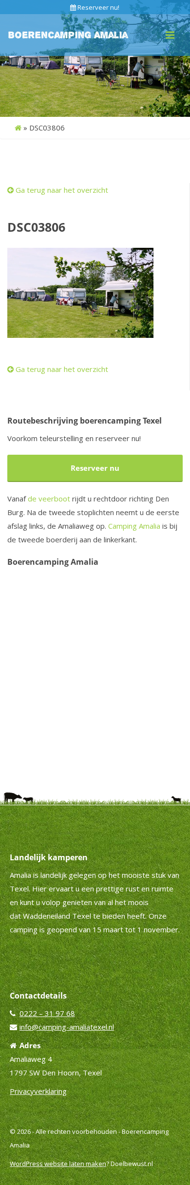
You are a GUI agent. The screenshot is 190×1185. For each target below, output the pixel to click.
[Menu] (170, 35)
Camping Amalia (134, 526)
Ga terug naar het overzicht (61, 190)
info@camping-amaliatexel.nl (66, 1027)
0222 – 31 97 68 (47, 1013)
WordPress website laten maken (58, 1163)
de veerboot (49, 498)
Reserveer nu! (97, 7)
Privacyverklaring (38, 1091)
